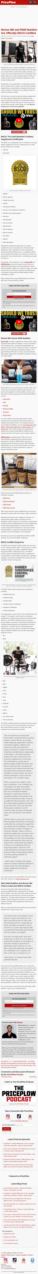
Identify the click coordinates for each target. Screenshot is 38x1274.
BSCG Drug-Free (5, 1065)
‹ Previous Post (6, 1077)
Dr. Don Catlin (22, 1065)
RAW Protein (7, 504)
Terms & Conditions (21, 1255)
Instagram (8, 1116)
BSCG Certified (31, 1063)
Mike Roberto (18, 1022)
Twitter (32, 1260)
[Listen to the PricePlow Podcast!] (19, 1101)
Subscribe (7, 1129)
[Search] (35, 2)
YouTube (30, 1116)
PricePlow (8, 1253)
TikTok (19, 1116)
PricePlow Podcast (23, 1104)
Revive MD (4, 341)
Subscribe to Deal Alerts (19, 296)
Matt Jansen (29, 1065)
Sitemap (3, 1255)
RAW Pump (6, 498)
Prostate (5, 405)
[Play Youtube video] (19, 120)
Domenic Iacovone (14, 1065)
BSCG (25, 1063)
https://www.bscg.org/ (22, 879)
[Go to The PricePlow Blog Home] (8, 2)
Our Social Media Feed (11, 1240)
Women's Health (8, 408)
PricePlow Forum (14, 1074)
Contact (30, 1255)
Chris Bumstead (28, 425)
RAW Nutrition (5, 437)
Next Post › (33, 1077)
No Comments (9, 38)
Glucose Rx (6, 399)
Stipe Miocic (4, 429)
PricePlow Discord (22, 1121)
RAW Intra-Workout (9, 501)
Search (3, 1257)
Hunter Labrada (26, 427)
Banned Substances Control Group (15, 1063)
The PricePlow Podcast (11, 1243)
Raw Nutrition (7, 1067)
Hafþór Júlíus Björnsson (13, 427)
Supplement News (9, 1233)
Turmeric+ (6, 412)
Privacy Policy (11, 1255)
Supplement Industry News (19, 1061)
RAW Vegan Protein (9, 508)
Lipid (4, 402)
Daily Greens (7, 415)
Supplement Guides (10, 1237)
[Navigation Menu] (30, 2)
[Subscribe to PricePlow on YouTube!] (19, 132)
